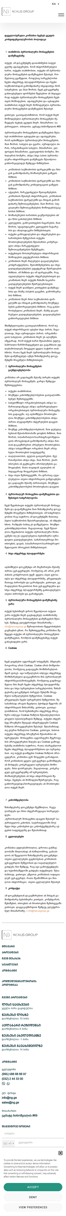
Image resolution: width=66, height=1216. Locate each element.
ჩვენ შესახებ (11, 958)
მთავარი (8, 946)
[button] (60, 1153)
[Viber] (3, 1083)
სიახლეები (10, 964)
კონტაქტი (9, 970)
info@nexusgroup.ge (15, 626)
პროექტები (10, 952)
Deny (33, 1197)
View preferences (33, 1207)
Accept (33, 1187)
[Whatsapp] (8, 1083)
